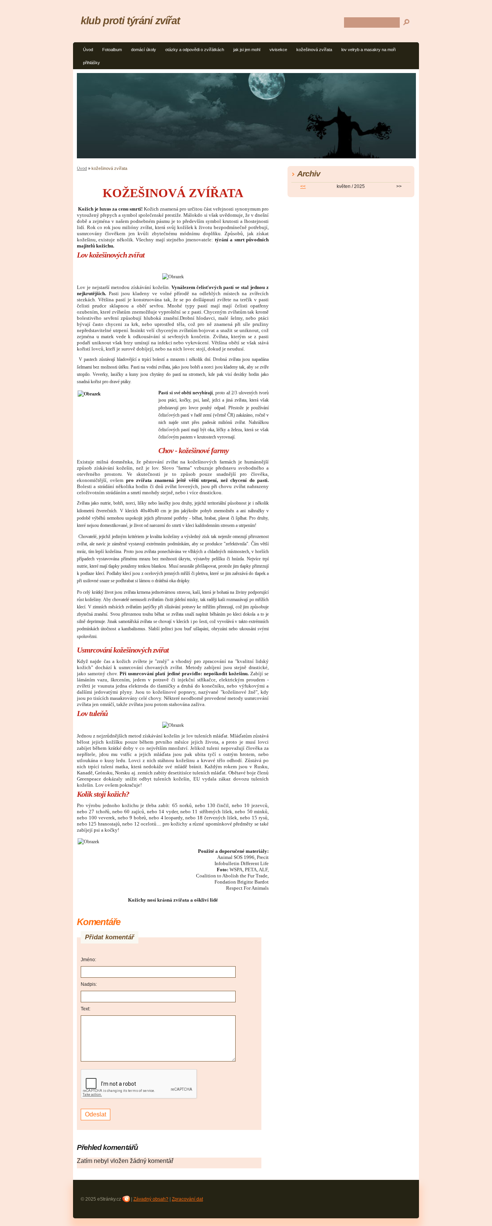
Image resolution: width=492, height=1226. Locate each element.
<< (303, 186)
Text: (85, 1009)
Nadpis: (89, 984)
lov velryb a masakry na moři (368, 49)
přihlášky (91, 62)
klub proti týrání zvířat (130, 21)
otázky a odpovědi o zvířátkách (194, 49)
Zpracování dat (187, 1199)
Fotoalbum (112, 49)
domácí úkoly (143, 49)
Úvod (88, 49)
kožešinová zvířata (314, 49)
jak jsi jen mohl (246, 49)
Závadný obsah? (150, 1199)
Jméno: (88, 959)
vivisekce (278, 49)
